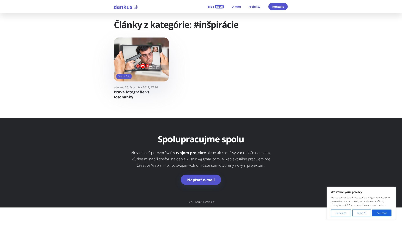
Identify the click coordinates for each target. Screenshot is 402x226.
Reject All (361, 212)
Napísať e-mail (201, 179)
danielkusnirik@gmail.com (198, 158)
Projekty (254, 6)
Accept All (382, 212)
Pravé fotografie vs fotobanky (131, 94)
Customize (341, 212)
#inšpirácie (124, 76)
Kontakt (278, 6)
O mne (236, 6)
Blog (215, 6)
